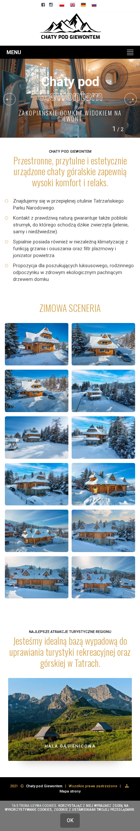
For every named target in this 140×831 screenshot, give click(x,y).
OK (70, 820)
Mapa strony (70, 791)
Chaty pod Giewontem (44, 786)
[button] (130, 99)
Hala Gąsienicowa (70, 746)
